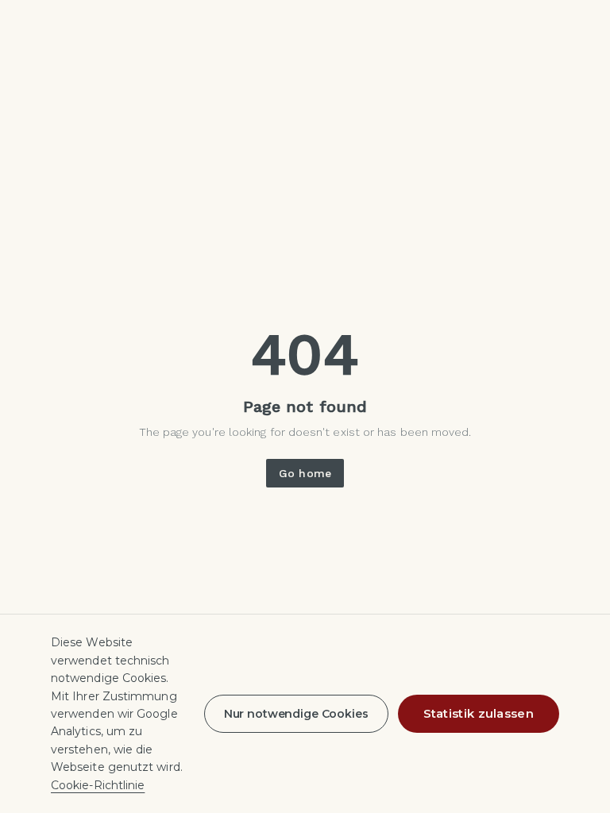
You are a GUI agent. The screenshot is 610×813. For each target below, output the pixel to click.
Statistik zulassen (478, 713)
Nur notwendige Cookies (296, 714)
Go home (305, 473)
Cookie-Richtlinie (98, 785)
